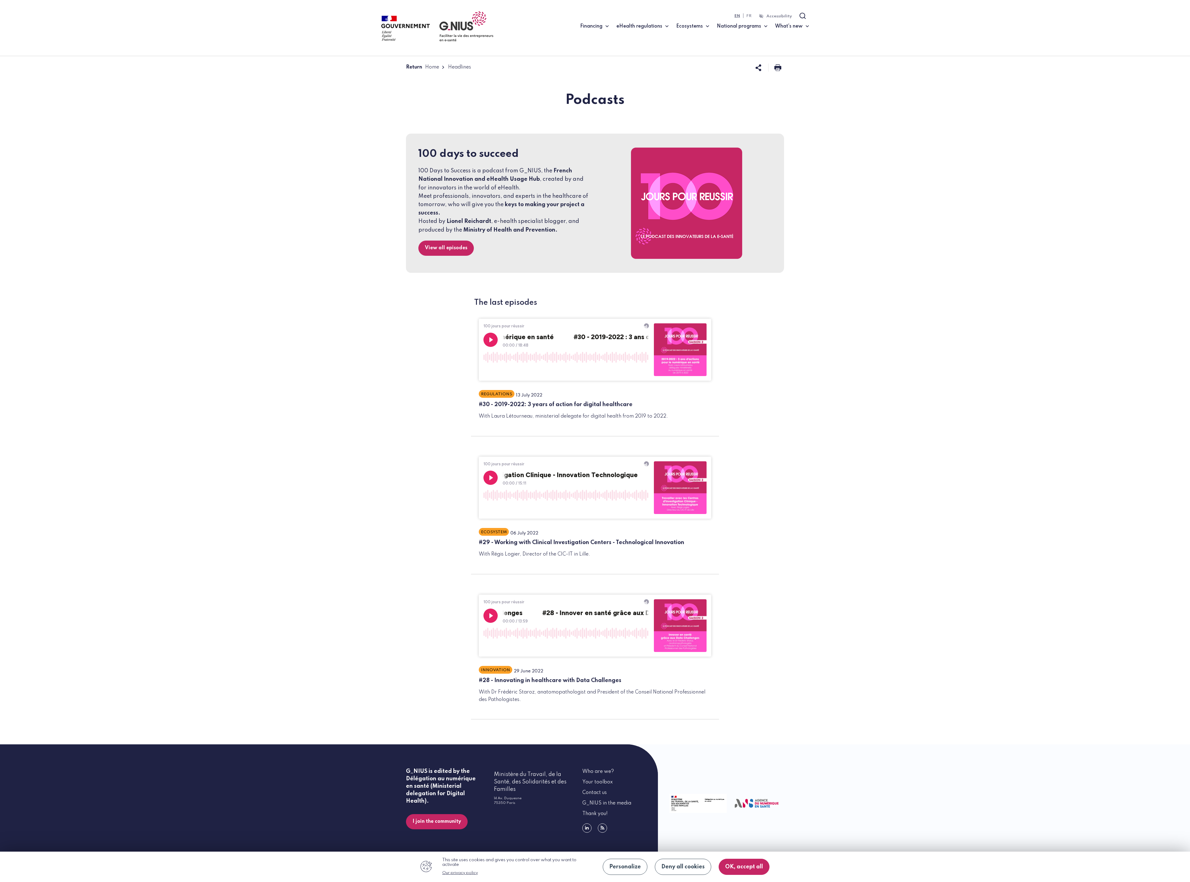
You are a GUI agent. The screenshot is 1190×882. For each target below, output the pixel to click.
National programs (739, 26)
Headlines (459, 67)
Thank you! (595, 813)
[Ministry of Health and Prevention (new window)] (697, 803)
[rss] (602, 828)
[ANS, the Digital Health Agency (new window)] (756, 803)
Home (432, 67)
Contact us (594, 792)
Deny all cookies (683, 867)
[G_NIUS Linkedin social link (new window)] (587, 828)
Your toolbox (597, 782)
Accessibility (779, 16)
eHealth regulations (639, 26)
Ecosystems (689, 26)
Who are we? (598, 771)
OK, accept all (744, 867)
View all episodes (446, 248)
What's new (789, 26)
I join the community (436, 821)
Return (414, 67)
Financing (591, 26)
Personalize (625, 867)
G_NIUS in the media (606, 803)
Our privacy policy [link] (460, 873)
